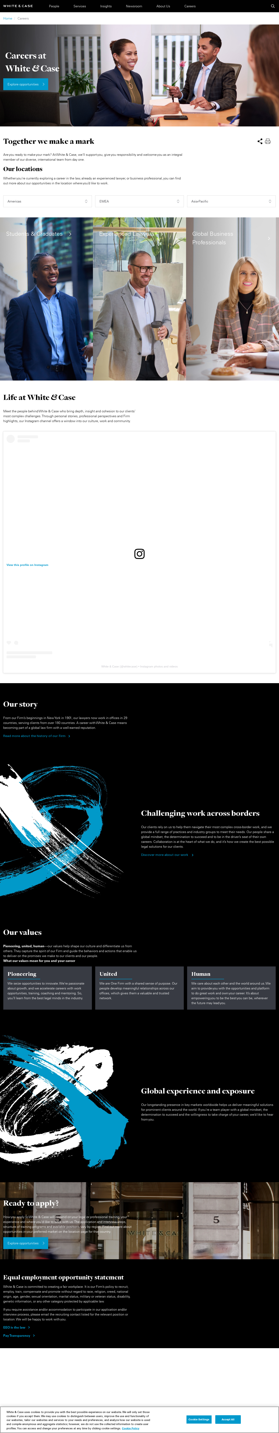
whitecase (130, 666)
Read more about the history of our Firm (34, 736)
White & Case (110, 666)
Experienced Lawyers (126, 233)
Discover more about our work (164, 855)
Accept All (228, 1419)
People (54, 6)
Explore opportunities (23, 84)
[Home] (18, 6)
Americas (14, 201)
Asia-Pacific (199, 201)
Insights (106, 6)
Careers (190, 6)
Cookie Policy (130, 1428)
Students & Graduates (34, 233)
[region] (139, 1419)
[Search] (273, 6)
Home (7, 18)
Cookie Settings (199, 1419)
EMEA (104, 201)
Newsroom (134, 6)
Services (80, 6)
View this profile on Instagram (27, 565)
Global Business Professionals (212, 238)
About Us (163, 6)
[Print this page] (268, 140)
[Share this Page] (260, 140)
